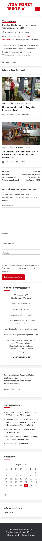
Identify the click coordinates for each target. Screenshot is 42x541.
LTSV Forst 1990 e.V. (19, 6)
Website (5, 253)
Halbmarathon (10, 62)
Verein (28, 103)
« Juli (5, 494)
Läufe (4, 147)
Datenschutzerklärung (13, 508)
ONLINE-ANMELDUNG (21, 357)
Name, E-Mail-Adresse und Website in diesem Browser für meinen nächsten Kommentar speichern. (21, 268)
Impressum (8, 512)
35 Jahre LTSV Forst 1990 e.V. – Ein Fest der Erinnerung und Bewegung (20, 154)
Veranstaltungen (9, 21)
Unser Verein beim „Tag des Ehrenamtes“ (18, 109)
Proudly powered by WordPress (19, 532)
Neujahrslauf (23, 443)
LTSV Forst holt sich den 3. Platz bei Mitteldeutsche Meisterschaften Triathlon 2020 (22, 422)
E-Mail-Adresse (9, 243)
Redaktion (25, 32)
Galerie (5, 103)
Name (5, 233)
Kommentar (7, 206)
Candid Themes (28, 535)
